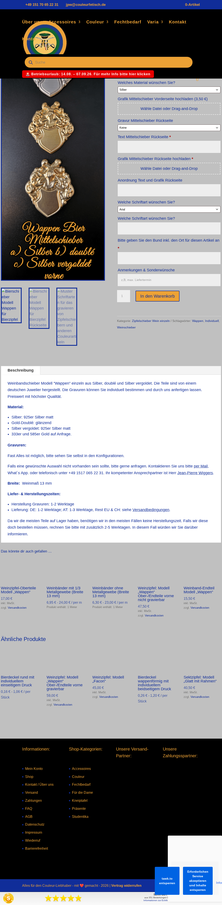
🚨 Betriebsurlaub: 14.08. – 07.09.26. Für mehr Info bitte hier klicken (88, 74)
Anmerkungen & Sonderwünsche (147, 270)
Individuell (212, 321)
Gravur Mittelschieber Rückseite (146, 120)
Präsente (79, 808)
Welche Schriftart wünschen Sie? (147, 202)
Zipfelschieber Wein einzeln (151, 321)
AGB (29, 816)
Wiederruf (32, 840)
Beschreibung (21, 370)
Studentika (80, 816)
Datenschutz (34, 824)
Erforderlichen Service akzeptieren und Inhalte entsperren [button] (197, 881)
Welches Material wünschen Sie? (147, 82)
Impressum (33, 833)
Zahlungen (33, 800)
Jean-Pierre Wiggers (195, 473)
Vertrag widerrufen (126, 885)
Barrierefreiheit (36, 848)
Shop (29, 777)
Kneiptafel (80, 800)
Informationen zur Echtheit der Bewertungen (166, 900)
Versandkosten (17, 607)
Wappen (197, 321)
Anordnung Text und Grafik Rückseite (150, 180)
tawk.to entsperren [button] (167, 881)
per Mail (201, 466)
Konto (29, 39)
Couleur (95, 22)
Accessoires (62, 22)
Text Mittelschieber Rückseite (144, 137)
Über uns (32, 22)
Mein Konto (34, 769)
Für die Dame (82, 793)
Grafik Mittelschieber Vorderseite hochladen (163, 99)
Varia (153, 22)
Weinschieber (126, 327)
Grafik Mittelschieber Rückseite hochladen (155, 159)
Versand (31, 793)
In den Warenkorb (157, 296)
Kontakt (177, 22)
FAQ (28, 808)
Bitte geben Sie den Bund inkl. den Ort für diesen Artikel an (168, 244)
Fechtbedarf (127, 22)
